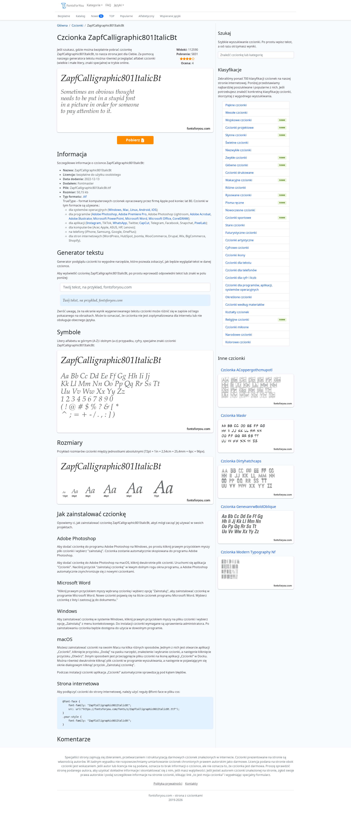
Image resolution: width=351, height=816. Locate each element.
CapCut (144, 223)
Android (144, 210)
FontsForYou (75, 5)
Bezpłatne (64, 16)
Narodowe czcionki (238, 335)
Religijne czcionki (237, 320)
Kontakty (191, 784)
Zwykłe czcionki (236, 158)
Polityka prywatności (168, 784)
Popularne (126, 16)
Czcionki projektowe (239, 128)
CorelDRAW (180, 219)
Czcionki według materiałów (244, 305)
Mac (126, 210)
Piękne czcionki (236, 105)
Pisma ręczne (234, 203)
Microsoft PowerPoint (108, 219)
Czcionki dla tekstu (238, 263)
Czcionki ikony (235, 255)
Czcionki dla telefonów (241, 270)
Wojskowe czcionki (238, 120)
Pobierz (133, 139)
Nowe (96, 16)
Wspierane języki (170, 16)
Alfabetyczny (146, 16)
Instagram (93, 223)
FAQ (108, 5)
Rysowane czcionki (238, 195)
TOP (111, 16)
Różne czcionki (235, 188)
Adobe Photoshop (104, 214)
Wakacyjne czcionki (238, 180)
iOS (154, 210)
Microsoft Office (160, 219)
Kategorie (93, 5)
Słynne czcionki (235, 135)
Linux (133, 210)
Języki (118, 5)
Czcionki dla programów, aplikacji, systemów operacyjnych (248, 287)
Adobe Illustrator (80, 219)
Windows (115, 210)
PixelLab (200, 223)
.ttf (85, 197)
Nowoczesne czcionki (240, 210)
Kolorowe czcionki (238, 342)
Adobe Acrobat (200, 214)
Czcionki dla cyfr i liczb (240, 278)
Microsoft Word (136, 219)
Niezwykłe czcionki (238, 150)
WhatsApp (120, 223)
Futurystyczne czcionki (241, 233)
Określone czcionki (238, 297)
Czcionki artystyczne (239, 240)
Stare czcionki (235, 225)
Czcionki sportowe (238, 218)
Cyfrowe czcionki (237, 248)
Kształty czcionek (237, 312)
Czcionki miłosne (237, 327)
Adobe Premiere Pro (132, 214)
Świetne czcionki (236, 143)
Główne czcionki (236, 165)
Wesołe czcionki (236, 113)
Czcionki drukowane (239, 173)
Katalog (80, 16)
